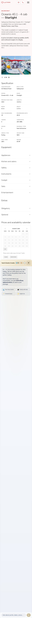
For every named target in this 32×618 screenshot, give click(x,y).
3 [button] (5, 237)
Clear (5, 257)
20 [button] (16, 243)
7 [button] (19, 237)
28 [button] (19, 246)
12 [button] (12, 240)
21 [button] (19, 243)
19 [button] (12, 243)
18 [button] (9, 243)
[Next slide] (9, 77)
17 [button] (5, 243)
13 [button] (16, 240)
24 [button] (5, 246)
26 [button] (12, 246)
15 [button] (23, 240)
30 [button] (26, 246)
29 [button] (23, 246)
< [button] (5, 228)
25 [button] (9, 246)
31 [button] (5, 249)
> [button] (26, 228)
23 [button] (26, 243)
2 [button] (26, 234)
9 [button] (26, 237)
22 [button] (23, 243)
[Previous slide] (2, 77)
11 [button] (9, 240)
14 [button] (19, 240)
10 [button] (5, 240)
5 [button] (12, 237)
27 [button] (16, 246)
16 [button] (26, 240)
